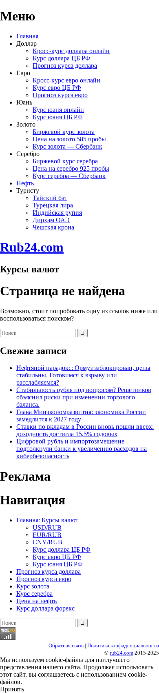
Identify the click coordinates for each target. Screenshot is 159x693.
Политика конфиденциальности (123, 645)
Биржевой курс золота (64, 131)
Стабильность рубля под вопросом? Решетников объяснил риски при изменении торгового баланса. (83, 397)
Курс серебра (34, 593)
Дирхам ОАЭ (51, 219)
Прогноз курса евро (60, 94)
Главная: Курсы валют (47, 520)
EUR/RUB (47, 534)
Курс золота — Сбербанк (67, 146)
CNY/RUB (47, 542)
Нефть (25, 183)
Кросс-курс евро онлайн (66, 80)
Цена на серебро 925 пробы (71, 168)
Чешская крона (53, 227)
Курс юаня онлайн (58, 109)
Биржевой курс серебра (65, 161)
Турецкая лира (53, 205)
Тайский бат (50, 197)
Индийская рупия (57, 212)
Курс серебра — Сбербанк (69, 175)
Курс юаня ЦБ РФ (58, 117)
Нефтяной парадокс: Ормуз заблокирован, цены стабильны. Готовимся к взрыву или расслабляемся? (83, 375)
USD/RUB (47, 527)
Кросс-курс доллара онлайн (71, 50)
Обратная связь (66, 645)
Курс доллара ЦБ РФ (62, 58)
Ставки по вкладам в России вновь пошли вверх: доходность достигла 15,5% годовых (85, 430)
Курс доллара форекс (45, 608)
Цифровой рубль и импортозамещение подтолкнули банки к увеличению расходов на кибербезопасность (81, 448)
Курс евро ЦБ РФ (57, 87)
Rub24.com (32, 247)
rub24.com (121, 653)
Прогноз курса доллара (65, 65)
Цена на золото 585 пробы (69, 139)
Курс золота (32, 586)
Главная (27, 36)
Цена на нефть (36, 600)
